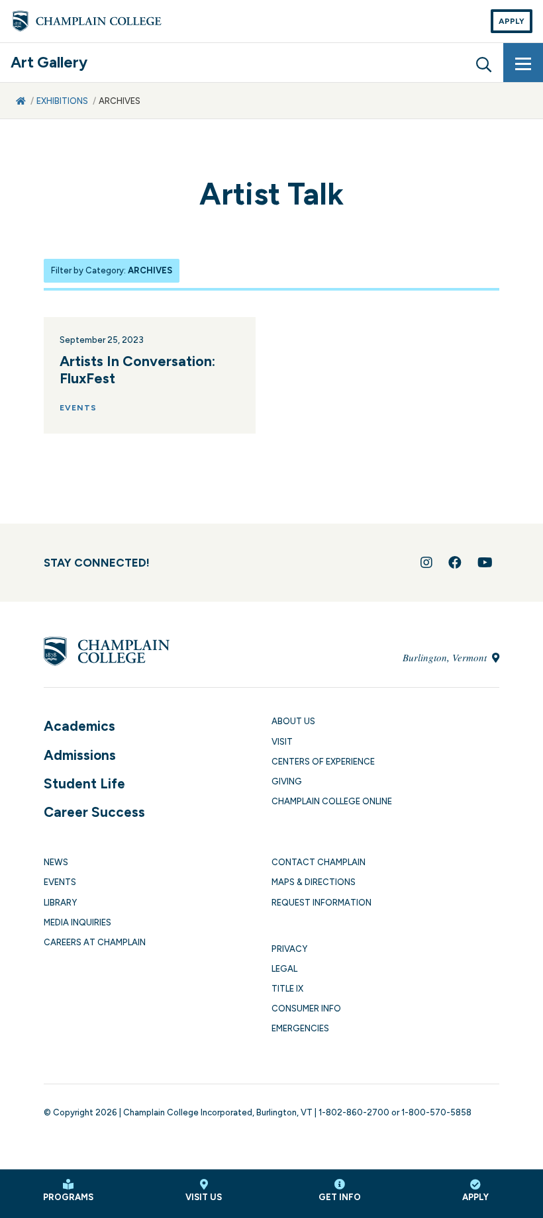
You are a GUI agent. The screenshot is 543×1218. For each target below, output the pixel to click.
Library (60, 903)
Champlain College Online (332, 801)
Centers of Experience (323, 762)
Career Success (94, 812)
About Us (293, 721)
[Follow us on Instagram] (426, 563)
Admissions (80, 755)
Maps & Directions (314, 882)
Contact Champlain (319, 862)
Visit (282, 742)
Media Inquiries (77, 922)
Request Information (321, 903)
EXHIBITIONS (62, 101)
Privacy (289, 949)
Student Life (84, 783)
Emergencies (300, 1028)
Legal (284, 969)
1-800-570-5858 (436, 1112)
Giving (287, 781)
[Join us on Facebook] (455, 563)
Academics (79, 726)
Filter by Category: (111, 270)
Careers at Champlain (95, 942)
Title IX (287, 989)
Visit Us (203, 1197)
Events (60, 882)
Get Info (340, 1197)
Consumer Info (306, 1008)
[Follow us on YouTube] (485, 563)
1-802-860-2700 (354, 1112)
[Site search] (483, 63)
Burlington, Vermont (446, 657)
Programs (68, 1197)
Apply (511, 21)
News (56, 862)
